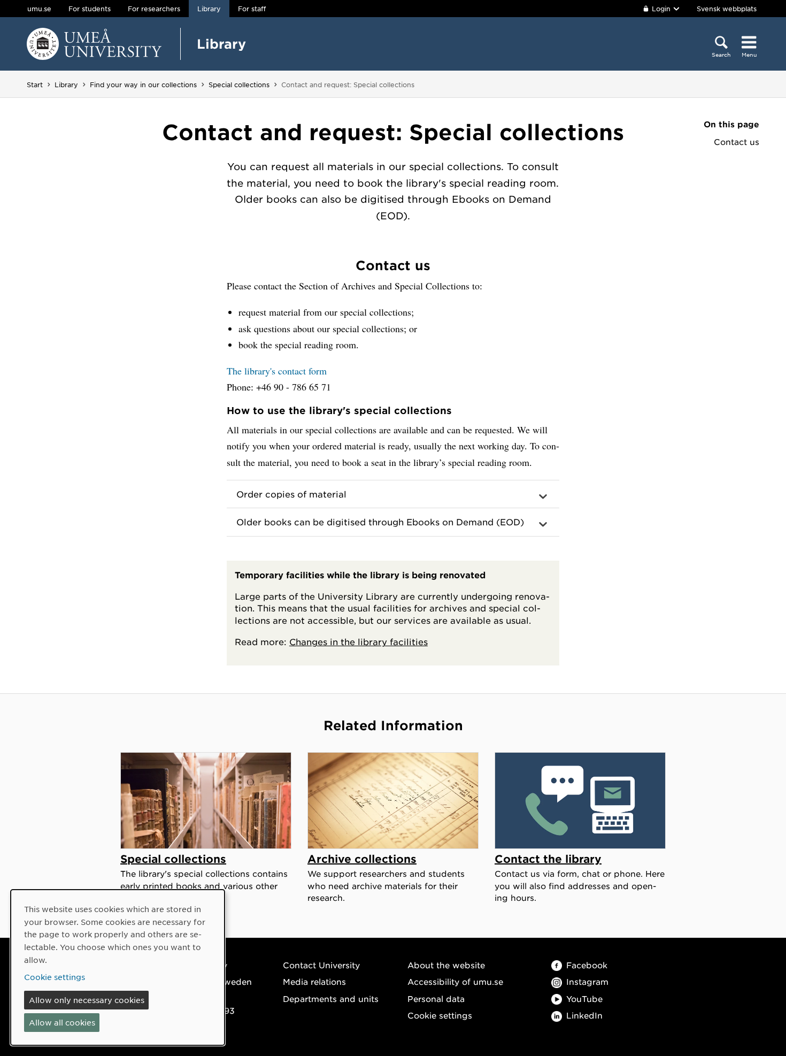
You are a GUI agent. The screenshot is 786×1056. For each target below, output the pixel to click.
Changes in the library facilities (358, 641)
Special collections (239, 84)
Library (221, 43)
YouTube (584, 998)
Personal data (436, 998)
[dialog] (118, 967)
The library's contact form (277, 370)
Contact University (321, 965)
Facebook (586, 965)
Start (35, 84)
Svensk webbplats (727, 8)
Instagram (587, 981)
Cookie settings (439, 1015)
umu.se (39, 8)
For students (89, 8)
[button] (393, 494)
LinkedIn (584, 1015)
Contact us (736, 142)
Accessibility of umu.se (455, 981)
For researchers (154, 8)
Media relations (314, 981)
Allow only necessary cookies (86, 1000)
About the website (446, 965)
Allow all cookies (62, 1022)
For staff (252, 8)
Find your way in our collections (143, 84)
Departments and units (331, 998)
